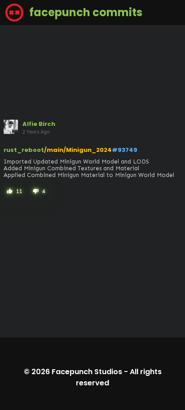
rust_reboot (24, 150)
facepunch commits (84, 12)
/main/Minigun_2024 (78, 150)
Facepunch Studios (87, 372)
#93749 (124, 150)
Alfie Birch (38, 124)
